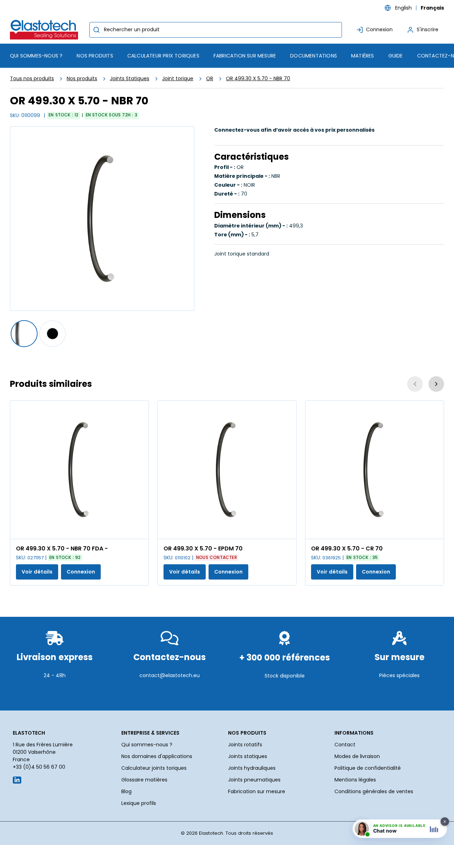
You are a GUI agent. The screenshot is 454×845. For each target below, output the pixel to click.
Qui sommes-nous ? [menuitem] (36, 55)
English (403, 7)
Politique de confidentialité (367, 768)
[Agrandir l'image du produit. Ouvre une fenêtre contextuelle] (140, 530)
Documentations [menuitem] (313, 55)
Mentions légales (355, 779)
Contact (344, 744)
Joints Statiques (129, 78)
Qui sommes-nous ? (146, 744)
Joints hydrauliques (252, 768)
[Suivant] (436, 384)
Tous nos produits (32, 78)
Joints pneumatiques (254, 779)
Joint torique (177, 78)
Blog (126, 791)
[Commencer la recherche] (96, 30)
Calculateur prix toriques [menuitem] (163, 55)
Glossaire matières (144, 779)
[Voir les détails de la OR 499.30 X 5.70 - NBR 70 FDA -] (79, 470)
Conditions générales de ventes (373, 791)
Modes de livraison (357, 756)
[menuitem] (95, 56)
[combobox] (215, 30)
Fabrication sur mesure (256, 791)
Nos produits (82, 78)
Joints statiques (247, 756)
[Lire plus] (54, 693)
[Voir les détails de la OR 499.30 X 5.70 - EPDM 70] (227, 470)
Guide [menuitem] (395, 55)
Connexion (81, 571)
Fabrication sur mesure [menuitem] (245, 55)
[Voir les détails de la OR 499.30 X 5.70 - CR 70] (374, 470)
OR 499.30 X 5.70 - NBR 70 (258, 78)
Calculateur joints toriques (154, 768)
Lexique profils (138, 803)
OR (209, 78)
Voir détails (37, 571)
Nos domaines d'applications (156, 756)
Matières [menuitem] (362, 55)
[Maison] (45, 29)
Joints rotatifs (245, 744)
